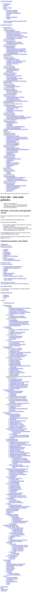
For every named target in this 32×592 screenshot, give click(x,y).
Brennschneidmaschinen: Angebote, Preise (17, 51)
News (5, 6)
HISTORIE (9, 191)
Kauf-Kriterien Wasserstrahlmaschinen (16, 126)
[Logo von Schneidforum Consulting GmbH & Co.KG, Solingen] (16, 22)
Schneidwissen (4, 244)
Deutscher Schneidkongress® (10, 525)
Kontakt (8, 14)
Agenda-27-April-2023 (18, 550)
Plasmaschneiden (8, 347)
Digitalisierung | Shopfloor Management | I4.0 (17, 138)
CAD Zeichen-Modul (15, 485)
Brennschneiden (7, 305)
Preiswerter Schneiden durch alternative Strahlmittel (19, 117)
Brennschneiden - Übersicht (13, 31)
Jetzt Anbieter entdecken (6, 286)
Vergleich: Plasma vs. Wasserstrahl (18, 426)
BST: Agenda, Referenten (19, 534)
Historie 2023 (13, 544)
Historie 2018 (13, 552)
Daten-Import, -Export (15, 486)
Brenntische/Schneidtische (13, 142)
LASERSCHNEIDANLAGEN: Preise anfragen (15, 81)
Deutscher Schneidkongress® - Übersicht (16, 185)
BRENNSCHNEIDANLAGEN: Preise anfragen (15, 54)
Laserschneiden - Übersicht (13, 59)
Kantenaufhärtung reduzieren (16, 368)
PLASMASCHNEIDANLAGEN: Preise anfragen (16, 101)
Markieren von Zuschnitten (13, 162)
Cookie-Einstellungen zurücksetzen (12, 260)
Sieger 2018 (12, 557)
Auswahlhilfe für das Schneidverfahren (19, 418)
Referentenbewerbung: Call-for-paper (18, 540)
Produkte (9, 173)
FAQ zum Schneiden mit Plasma (14, 91)
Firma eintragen (7, 3)
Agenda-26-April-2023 (18, 549)
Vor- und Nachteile (14, 479)
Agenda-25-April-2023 (18, 548)
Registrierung (7, 254)
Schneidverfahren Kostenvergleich (18, 420)
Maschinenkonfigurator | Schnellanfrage (16, 177)
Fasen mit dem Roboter (15, 501)
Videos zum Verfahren (12, 93)
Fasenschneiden (10, 160)
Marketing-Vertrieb (11, 154)
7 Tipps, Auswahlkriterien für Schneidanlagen (20, 444)
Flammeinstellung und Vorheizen (14, 38)
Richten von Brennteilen (12, 164)
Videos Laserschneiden (12, 79)
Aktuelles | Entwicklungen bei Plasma (15, 97)
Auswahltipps (13, 491)
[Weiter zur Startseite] (9, 303)
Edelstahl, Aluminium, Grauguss (17, 372)
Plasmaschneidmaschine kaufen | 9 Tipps (19, 381)
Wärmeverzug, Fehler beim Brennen (15, 35)
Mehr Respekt (16, 517)
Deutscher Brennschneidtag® (13, 187)
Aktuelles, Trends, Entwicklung (14, 75)
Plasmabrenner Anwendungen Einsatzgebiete (20, 352)
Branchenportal (7, 560)
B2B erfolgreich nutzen (18, 518)
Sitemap (8, 18)
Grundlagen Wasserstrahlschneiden (15, 110)
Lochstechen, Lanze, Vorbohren (14, 42)
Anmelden (6, 5)
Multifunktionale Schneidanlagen (17, 447)
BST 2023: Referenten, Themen (20, 546)
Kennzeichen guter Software (16, 493)
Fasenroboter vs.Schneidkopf (16, 502)
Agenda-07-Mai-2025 (18, 530)
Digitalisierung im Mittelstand (16, 473)
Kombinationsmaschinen (15, 446)
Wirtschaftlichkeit (11, 47)
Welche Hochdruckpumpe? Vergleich (15, 116)
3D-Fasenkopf (13, 499)
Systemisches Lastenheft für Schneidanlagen (17, 180)
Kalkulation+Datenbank (15, 487)
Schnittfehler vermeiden (15, 364)
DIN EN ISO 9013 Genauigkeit (17, 430)
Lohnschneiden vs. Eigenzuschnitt (18, 495)
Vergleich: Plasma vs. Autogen (17, 424)
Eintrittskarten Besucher (15, 536)
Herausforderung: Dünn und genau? (15, 43)
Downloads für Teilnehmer (16, 541)
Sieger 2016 (12, 558)
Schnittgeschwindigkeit (12, 122)
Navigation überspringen (6, 1)
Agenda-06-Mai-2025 (18, 529)
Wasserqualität (10, 109)
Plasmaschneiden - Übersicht (13, 86)
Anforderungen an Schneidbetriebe (21, 435)
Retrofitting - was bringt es (16, 478)
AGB (5, 297)
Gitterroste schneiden (14, 373)
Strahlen (8, 166)
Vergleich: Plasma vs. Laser (16, 423)
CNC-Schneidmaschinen (12, 150)
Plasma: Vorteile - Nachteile (16, 359)
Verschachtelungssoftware (16, 489)
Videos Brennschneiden (12, 53)
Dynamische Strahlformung (13, 69)
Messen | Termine (8, 7)
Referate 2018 (16, 553)
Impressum (6, 295)
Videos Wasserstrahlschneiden (14, 128)
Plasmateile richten (14, 369)
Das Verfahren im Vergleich (16, 379)
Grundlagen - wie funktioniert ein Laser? (16, 61)
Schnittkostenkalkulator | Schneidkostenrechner (18, 149)
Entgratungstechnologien (15, 505)
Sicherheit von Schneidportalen (17, 451)
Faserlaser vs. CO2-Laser (12, 63)
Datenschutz (6, 296)
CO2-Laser (9, 65)
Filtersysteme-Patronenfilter (13, 144)
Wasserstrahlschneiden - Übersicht (15, 106)
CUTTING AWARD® (12, 188)
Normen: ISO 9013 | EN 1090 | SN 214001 (17, 137)
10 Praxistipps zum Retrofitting (17, 481)
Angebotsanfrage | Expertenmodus (15, 178)
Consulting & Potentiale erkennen (20, 521)
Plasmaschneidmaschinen (12, 98)
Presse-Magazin (10, 184)
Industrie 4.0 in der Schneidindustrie (18, 474)
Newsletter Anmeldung (12, 10)
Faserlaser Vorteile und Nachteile (14, 62)
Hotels (11, 538)
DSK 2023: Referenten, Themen (20, 545)
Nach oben (3, 590)
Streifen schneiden (14, 375)
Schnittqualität (10, 111)
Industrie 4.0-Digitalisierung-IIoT (17, 470)
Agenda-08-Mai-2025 (18, 532)
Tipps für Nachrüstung (15, 450)
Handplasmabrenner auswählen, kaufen (19, 384)
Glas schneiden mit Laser (12, 70)
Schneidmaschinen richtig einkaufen (18, 454)
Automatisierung (13, 475)
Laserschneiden (7, 326)
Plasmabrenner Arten (14, 351)
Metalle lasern (10, 71)
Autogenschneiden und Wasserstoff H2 (16, 50)
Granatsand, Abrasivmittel (13, 107)
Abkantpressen (10, 165)
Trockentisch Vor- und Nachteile (20, 459)
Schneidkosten (13, 419)
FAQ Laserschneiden (12, 77)
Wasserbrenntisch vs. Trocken (19, 458)
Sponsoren (12, 537)
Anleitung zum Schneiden (16, 349)
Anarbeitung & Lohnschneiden (14, 158)
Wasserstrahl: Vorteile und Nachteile (18, 396)
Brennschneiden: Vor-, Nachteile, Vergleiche (17, 36)
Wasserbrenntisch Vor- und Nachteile (21, 460)
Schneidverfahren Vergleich (13, 148)
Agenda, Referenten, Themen (16, 527)
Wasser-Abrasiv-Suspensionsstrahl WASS (16, 118)
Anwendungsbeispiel (14, 482)
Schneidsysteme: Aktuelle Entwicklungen (19, 442)
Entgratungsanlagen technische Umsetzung (20, 506)
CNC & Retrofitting (11, 141)
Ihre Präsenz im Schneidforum (14, 13)
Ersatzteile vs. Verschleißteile (16, 427)
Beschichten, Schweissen (15, 371)
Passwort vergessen (14, 573)
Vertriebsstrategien (17, 519)
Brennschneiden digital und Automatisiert (16, 49)
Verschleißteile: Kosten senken (14, 99)
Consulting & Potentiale (12, 514)
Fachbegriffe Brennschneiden (13, 34)
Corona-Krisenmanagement (19, 522)
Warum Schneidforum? (12, 17)
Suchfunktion (7, 232)
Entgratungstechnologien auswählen (18, 507)
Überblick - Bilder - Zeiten (13, 526)
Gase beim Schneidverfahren (16, 353)
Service (5, 9)
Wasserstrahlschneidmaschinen (17, 448)
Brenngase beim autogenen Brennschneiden (17, 32)
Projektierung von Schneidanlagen (18, 443)
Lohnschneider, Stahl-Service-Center (18, 497)
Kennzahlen (9, 125)
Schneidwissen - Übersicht (13, 136)
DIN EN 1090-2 (13, 434)
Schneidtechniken (14, 490)
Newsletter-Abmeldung (12, 11)
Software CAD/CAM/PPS (13, 140)
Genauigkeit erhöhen (14, 360)
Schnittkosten (10, 124)
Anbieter (9, 172)
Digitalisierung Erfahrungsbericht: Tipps (19, 471)
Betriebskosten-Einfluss (15, 422)
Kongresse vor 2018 (14, 554)
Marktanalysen (10, 153)
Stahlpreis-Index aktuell (12, 152)
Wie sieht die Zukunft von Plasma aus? (19, 387)
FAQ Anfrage (7, 252)
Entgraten (9, 161)
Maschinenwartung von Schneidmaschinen (20, 452)
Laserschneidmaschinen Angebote (15, 78)
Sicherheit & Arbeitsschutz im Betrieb (18, 355)
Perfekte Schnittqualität (12, 90)
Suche (8, 15)
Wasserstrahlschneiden (9, 389)
